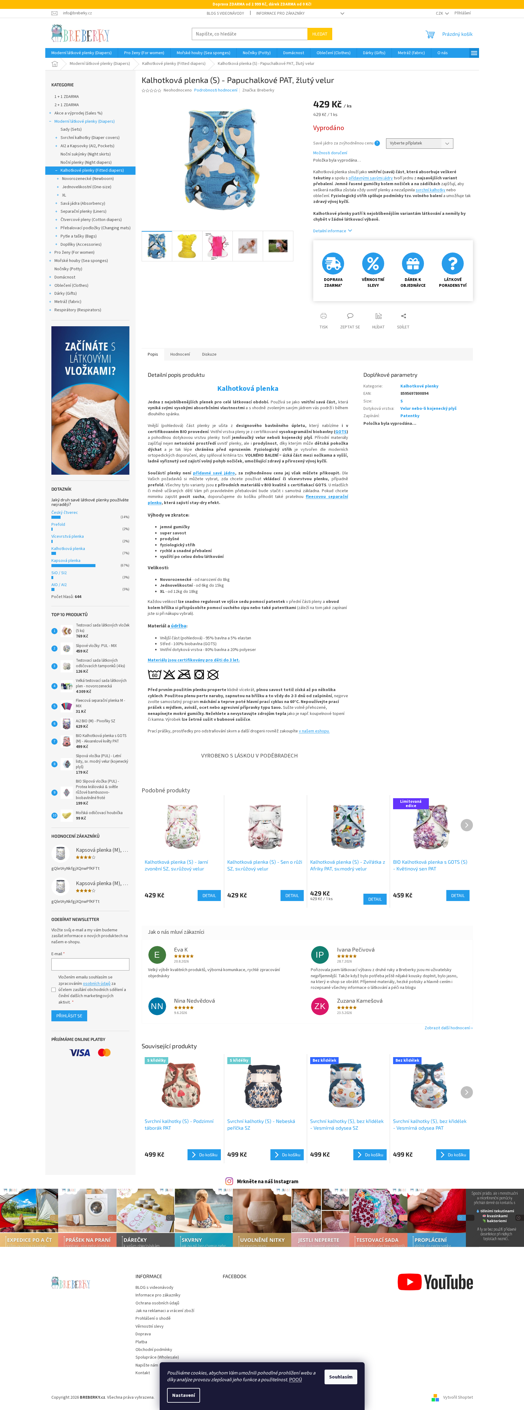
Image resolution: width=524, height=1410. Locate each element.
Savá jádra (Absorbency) (83, 203)
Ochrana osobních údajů (157, 1303)
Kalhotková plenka (68, 549)
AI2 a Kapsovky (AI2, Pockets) (87, 146)
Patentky (409, 416)
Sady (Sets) (71, 129)
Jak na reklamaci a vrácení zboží (165, 1311)
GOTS (341, 432)
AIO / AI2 (59, 585)
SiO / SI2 (59, 573)
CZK (440, 13)
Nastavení (183, 1395)
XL (64, 195)
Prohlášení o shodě (153, 1318)
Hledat (319, 33)
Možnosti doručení (330, 153)
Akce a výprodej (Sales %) (78, 113)
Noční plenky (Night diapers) (86, 162)
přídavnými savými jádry (371, 178)
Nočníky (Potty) (68, 269)
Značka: (258, 90)
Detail (209, 895)
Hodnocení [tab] (180, 354)
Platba (141, 1342)
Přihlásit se (69, 1015)
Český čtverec (64, 513)
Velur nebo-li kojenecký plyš (428, 409)
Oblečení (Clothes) (71, 285)
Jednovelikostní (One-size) (86, 187)
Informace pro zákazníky (280, 13)
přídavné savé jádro (214, 473)
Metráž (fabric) (67, 302)
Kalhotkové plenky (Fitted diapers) (92, 170)
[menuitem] (81, 53)
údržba (178, 626)
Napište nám (147, 1365)
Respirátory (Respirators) (77, 310)
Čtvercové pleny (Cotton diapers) (91, 220)
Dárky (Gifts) (65, 293)
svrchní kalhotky (430, 190)
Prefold (58, 525)
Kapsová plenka (65, 561)
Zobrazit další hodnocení (447, 1028)
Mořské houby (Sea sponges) (81, 261)
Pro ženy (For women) (74, 252)
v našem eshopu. (314, 731)
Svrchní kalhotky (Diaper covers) (90, 138)
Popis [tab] (153, 354)
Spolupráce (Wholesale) (157, 1357)
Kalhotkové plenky (419, 386)
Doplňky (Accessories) (81, 244)
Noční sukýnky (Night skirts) (86, 154)
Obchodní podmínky (154, 1350)
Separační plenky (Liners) (83, 211)
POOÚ (295, 1379)
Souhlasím (341, 1377)
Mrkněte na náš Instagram (268, 1181)
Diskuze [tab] (209, 354)
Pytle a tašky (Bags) (79, 236)
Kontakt (143, 1373)
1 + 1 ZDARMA (66, 97)
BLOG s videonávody (225, 13)
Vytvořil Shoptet (458, 1397)
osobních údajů (96, 984)
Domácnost (64, 277)
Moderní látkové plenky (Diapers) (84, 121)
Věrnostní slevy (150, 1326)
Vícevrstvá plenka (67, 536)
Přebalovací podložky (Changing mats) (96, 228)
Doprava (143, 1334)
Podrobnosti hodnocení (215, 90)
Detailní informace (329, 231)
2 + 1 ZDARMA (66, 105)
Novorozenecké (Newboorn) (88, 179)
